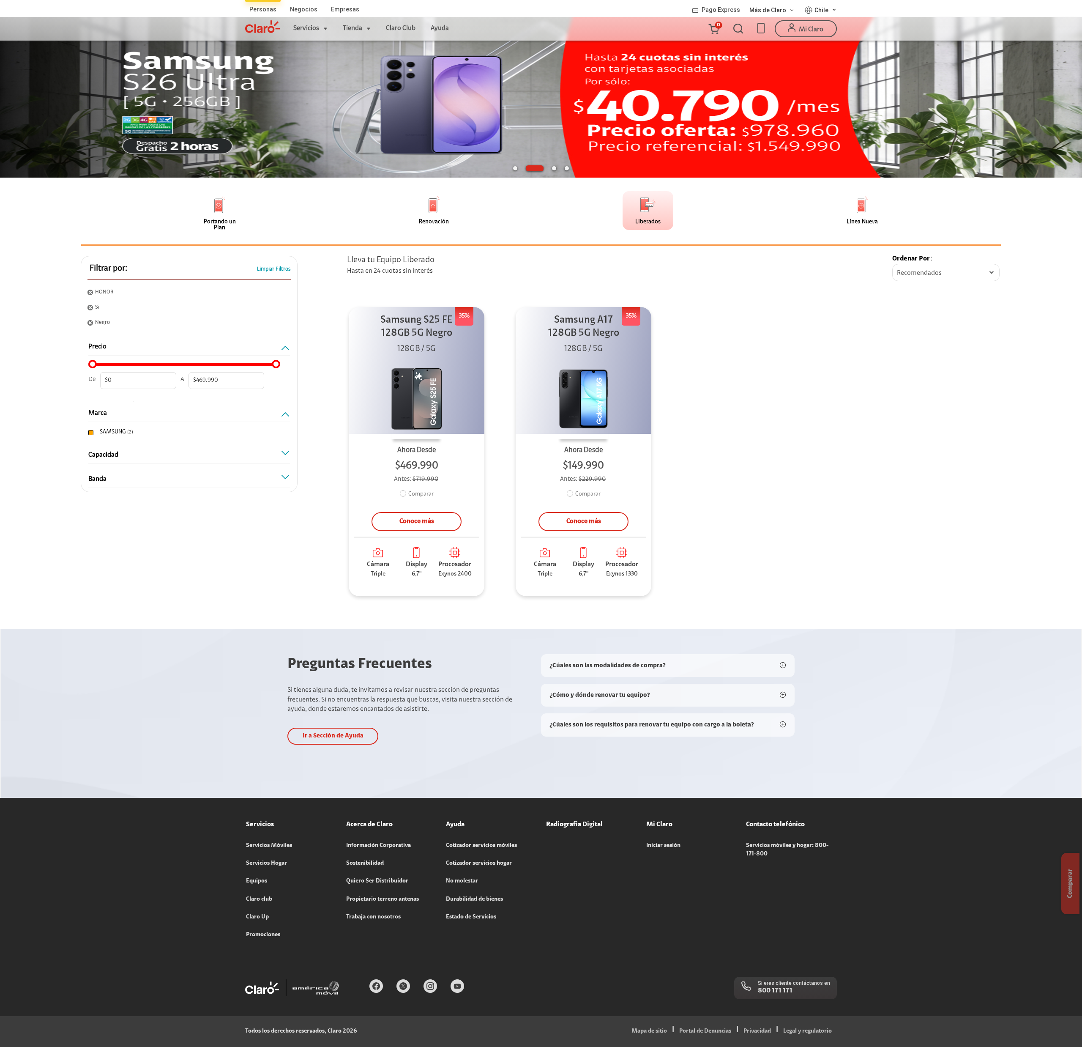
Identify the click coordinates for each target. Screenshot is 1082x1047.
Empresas (345, 9)
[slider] (92, 364)
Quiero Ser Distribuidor (377, 881)
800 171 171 (775, 990)
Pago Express (721, 9)
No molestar (462, 881)
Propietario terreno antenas (382, 899)
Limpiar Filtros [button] (274, 269)
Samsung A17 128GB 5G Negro (583, 326)
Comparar (421, 494)
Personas (262, 9)
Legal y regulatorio (807, 1031)
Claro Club (400, 28)
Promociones (263, 935)
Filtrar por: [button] (108, 268)
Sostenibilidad (365, 863)
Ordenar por (911, 258)
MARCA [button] (97, 413)
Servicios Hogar (266, 863)
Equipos (256, 881)
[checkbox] (187, 432)
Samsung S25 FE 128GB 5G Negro (416, 326)
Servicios (306, 28)
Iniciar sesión (663, 846)
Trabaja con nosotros (373, 917)
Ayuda (440, 28)
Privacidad (757, 1031)
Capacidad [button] (103, 455)
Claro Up (257, 917)
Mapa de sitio (649, 1031)
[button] (713, 29)
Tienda (352, 28)
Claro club (259, 899)
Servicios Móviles (269, 846)
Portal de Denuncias (705, 1031)
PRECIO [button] (97, 346)
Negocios (303, 9)
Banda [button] (97, 479)
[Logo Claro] (262, 26)
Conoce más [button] (416, 521)
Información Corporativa (378, 846)
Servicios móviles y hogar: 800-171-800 (787, 850)
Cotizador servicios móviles (481, 846)
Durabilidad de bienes (474, 899)
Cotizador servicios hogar (479, 863)
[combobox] (946, 273)
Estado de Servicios (471, 917)
